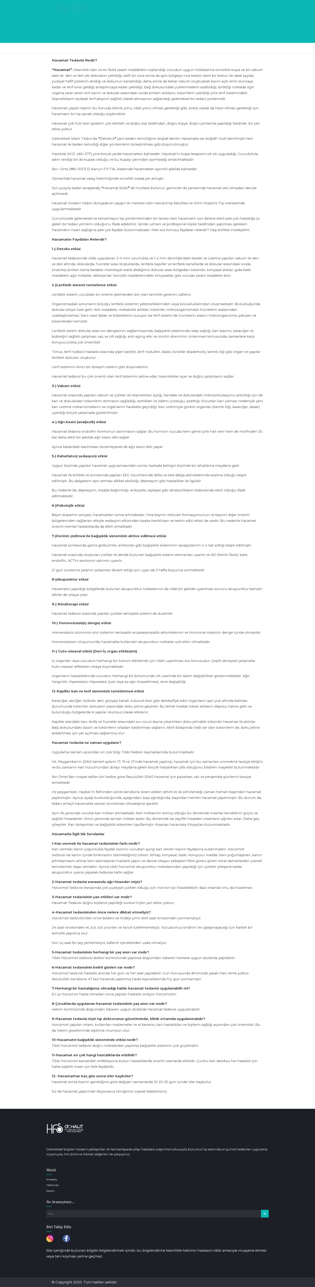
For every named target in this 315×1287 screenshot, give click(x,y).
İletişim (50, 1190)
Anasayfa (51, 1179)
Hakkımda (52, 1185)
